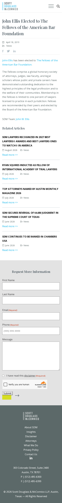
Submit (7, 393)
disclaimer (30, 375)
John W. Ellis (22, 119)
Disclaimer (31, 436)
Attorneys (31, 440)
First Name (8, 280)
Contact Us (31, 454)
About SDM (31, 427)
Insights (31, 431)
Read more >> (10, 154)
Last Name (8, 294)
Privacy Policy (31, 449)
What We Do (31, 445)
